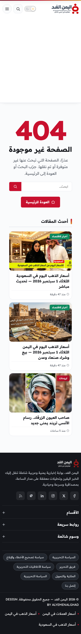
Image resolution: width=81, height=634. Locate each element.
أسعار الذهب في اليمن (20, 614)
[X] (63, 496)
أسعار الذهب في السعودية (57, 624)
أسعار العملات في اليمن (59, 614)
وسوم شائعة (68, 536)
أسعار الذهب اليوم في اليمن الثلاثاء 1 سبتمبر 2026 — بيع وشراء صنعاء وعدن (45, 352)
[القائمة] (7, 9)
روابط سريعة (68, 524)
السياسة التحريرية (63, 557)
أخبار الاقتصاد (59, 236)
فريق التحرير (67, 566)
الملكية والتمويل (65, 576)
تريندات (63, 378)
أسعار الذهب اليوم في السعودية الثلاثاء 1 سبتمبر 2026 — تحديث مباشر (42, 281)
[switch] (30, 9)
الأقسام (73, 512)
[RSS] (20, 496)
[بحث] (18, 8)
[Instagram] (53, 496)
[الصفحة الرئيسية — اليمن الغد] (65, 9)
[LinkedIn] (42, 496)
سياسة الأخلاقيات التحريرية (34, 566)
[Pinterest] (31, 496)
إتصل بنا (70, 585)
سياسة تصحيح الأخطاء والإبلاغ (25, 557)
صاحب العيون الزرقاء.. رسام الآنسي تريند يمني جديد (46, 420)
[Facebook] (74, 496)
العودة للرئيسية (37, 202)
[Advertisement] (40, 59)
